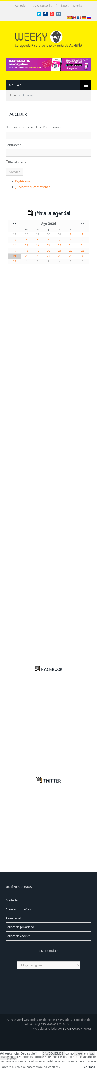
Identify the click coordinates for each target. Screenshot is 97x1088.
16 (82, 245)
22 (70, 251)
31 (59, 234)
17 (14, 251)
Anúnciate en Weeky (66, 6)
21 (59, 251)
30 (48, 234)
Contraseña (13, 145)
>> (83, 223)
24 (14, 256)
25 (26, 256)
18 (26, 251)
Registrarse (39, 6)
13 (48, 245)
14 (59, 245)
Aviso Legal (13, 918)
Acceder (21, 6)
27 (14, 234)
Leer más (89, 1067)
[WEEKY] (48, 38)
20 (48, 251)
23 (82, 251)
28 (26, 234)
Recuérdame (17, 162)
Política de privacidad (20, 927)
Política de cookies (18, 936)
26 (37, 256)
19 (37, 251)
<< (15, 223)
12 (37, 245)
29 (37, 234)
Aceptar (71, 1067)
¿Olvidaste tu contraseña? (32, 187)
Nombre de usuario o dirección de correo (33, 127)
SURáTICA (69, 1028)
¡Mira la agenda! (51, 214)
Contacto (12, 900)
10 (14, 245)
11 (26, 245)
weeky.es (23, 1020)
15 (70, 245)
